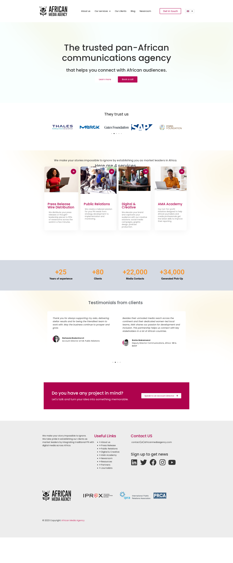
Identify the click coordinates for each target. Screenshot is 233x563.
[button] (111, 133)
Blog (133, 11)
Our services (101, 11)
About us (85, 11)
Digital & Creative (129, 205)
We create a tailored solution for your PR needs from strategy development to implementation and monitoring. (98, 214)
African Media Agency (73, 520)
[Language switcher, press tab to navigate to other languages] (189, 11)
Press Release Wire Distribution (61, 205)
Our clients (120, 11)
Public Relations (97, 204)
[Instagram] (162, 462)
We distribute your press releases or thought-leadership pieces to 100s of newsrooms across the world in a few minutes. (61, 217)
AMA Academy (170, 204)
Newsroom (145, 11)
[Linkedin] (134, 462)
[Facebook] (153, 462)
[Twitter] (143, 462)
